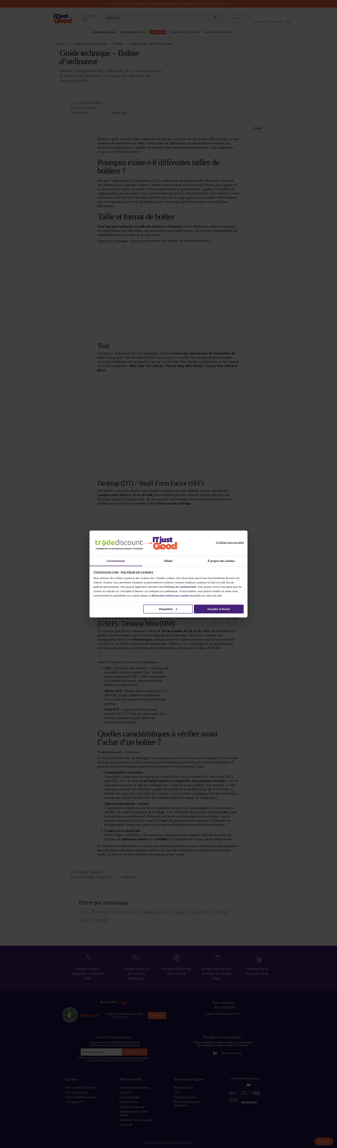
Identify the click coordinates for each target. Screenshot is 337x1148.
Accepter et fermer (218, 608)
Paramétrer (166, 608)
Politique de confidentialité (180, 587)
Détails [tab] (168, 560)
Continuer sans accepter (230, 542)
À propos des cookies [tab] (221, 560)
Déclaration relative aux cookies (170, 595)
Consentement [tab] (116, 560)
